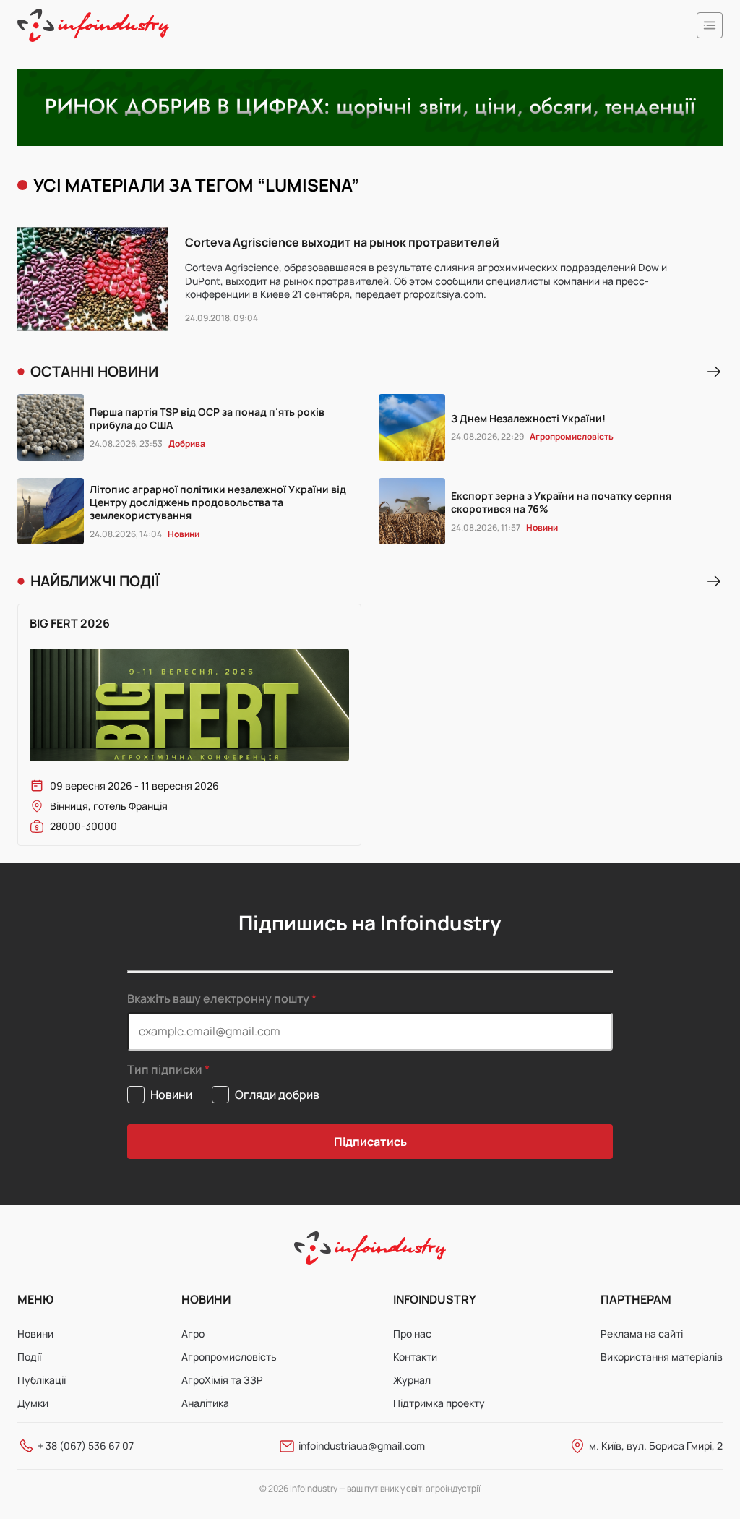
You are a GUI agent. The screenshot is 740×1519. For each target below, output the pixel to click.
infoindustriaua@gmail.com (361, 1445)
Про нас (412, 1333)
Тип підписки (164, 1069)
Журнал (412, 1380)
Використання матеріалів (662, 1357)
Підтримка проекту (439, 1403)
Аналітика (205, 1403)
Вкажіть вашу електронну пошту (218, 998)
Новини (35, 1333)
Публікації (41, 1380)
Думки (32, 1403)
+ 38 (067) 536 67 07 (86, 1445)
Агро (193, 1333)
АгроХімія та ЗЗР (222, 1380)
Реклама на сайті (642, 1333)
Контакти (415, 1357)
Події (29, 1357)
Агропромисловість (229, 1357)
